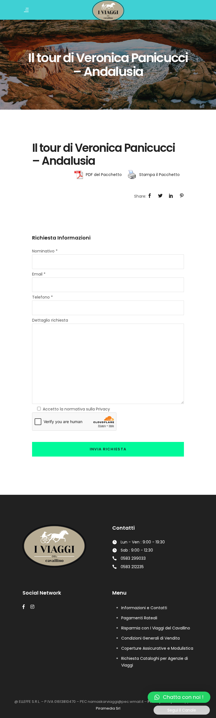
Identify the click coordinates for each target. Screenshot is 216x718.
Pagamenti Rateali (139, 618)
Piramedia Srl (108, 708)
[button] (179, 697)
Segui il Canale (181, 710)
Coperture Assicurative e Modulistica (157, 648)
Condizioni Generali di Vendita (150, 638)
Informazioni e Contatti (144, 608)
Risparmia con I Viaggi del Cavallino (155, 628)
